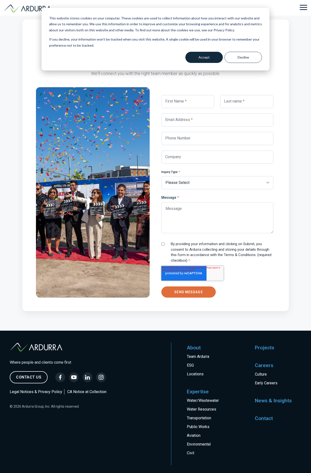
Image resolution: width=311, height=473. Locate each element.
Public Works (198, 426)
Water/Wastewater (203, 400)
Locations (195, 374)
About (194, 348)
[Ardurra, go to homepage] (30, 8)
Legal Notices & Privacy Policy (36, 391)
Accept (204, 57)
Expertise (198, 392)
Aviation (193, 435)
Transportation (199, 418)
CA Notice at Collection (86, 391)
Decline (243, 57)
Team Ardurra (198, 356)
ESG (190, 365)
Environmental (199, 444)
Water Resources (201, 409)
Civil (190, 453)
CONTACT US (28, 377)
